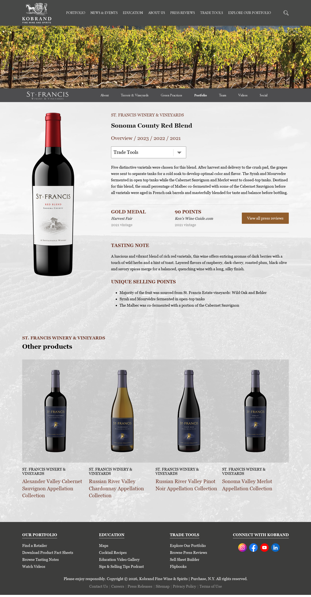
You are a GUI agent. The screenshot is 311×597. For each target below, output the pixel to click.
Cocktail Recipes (113, 552)
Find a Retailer (34, 545)
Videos (243, 95)
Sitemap (162, 586)
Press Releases (140, 586)
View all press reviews (265, 218)
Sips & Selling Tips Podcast (121, 566)
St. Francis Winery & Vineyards (147, 115)
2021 (175, 138)
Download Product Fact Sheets (47, 552)
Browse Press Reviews (188, 552)
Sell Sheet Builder (184, 559)
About (104, 95)
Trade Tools (211, 13)
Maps (103, 545)
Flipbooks (178, 566)
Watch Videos (33, 566)
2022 (159, 138)
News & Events (104, 13)
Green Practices (171, 95)
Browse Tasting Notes (40, 559)
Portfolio (75, 13)
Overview (121, 138)
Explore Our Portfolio (249, 13)
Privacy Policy (184, 586)
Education (133, 13)
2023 (143, 138)
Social (263, 95)
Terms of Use (211, 586)
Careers (117, 586)
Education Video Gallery (119, 559)
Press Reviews (182, 13)
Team (222, 95)
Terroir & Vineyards (135, 95)
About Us (156, 13)
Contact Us (98, 586)
